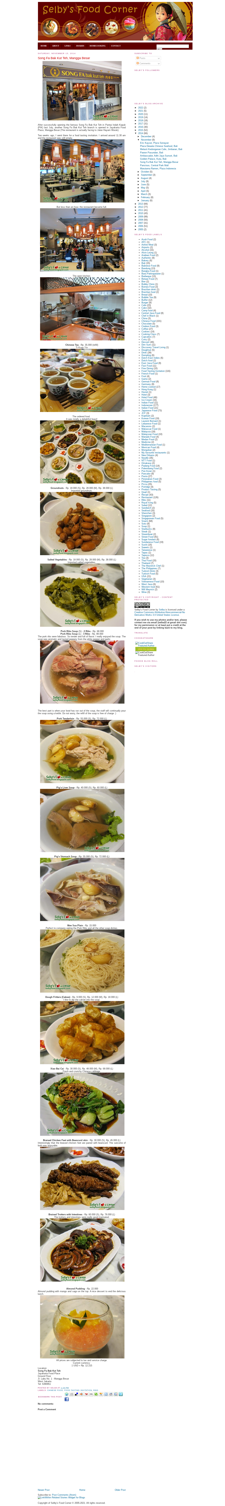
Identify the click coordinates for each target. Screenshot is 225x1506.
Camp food (147, 310)
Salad (144, 505)
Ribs (95, 1390)
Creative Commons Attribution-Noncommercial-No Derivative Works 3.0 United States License (159, 613)
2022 (141, 107)
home (44, 46)
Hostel (145, 392)
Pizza (144, 484)
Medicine (146, 442)
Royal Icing (147, 502)
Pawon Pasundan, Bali (151, 152)
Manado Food (148, 436)
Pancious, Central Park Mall (154, 165)
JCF (144, 413)
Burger (145, 302)
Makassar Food (149, 429)
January (145, 200)
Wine (144, 592)
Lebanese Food (149, 423)
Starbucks (147, 529)
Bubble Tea (147, 297)
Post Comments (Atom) (64, 1495)
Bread (144, 294)
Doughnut (146, 350)
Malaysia (146, 431)
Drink (144, 352)
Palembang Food (150, 468)
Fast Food (147, 365)
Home (82, 1490)
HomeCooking (98, 46)
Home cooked (149, 386)
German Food (148, 381)
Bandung (146, 268)
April (143, 191)
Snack (145, 521)
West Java (147, 584)
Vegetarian (147, 579)
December (146, 136)
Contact (116, 46)
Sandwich (146, 508)
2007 (141, 223)
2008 (141, 219)
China (144, 318)
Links (67, 46)
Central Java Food (151, 313)
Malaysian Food (150, 434)
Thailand (146, 563)
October (145, 171)
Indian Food (147, 402)
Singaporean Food (151, 518)
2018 (141, 120)
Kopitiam (146, 415)
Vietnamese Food (150, 581)
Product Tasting (150, 489)
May (143, 187)
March (144, 194)
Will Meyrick (148, 589)
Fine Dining (147, 368)
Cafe (144, 305)
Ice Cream (147, 400)
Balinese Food (149, 265)
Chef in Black (148, 315)
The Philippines (149, 568)
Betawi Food (148, 279)
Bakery (145, 260)
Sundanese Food (150, 542)
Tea (143, 558)
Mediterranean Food (152, 444)
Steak (144, 531)
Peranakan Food (150, 479)
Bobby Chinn (148, 284)
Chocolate (147, 323)
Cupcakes (147, 336)
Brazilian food (148, 292)
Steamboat (147, 534)
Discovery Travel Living (153, 347)
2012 (141, 207)
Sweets (145, 547)
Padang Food (148, 465)
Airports (145, 247)
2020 (141, 114)
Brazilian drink (149, 289)
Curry (144, 339)
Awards (80, 46)
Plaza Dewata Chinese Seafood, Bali (159, 146)
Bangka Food (148, 271)
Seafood (146, 510)
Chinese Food (55, 1390)
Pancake (146, 473)
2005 (141, 229)
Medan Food (148, 439)
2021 (141, 110)
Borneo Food (148, 286)
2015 (141, 130)
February (146, 197)
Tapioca (145, 555)
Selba (162, 609)
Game (145, 379)
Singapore (147, 515)
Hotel (144, 394)
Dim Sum (146, 344)
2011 (141, 210)
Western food (148, 587)
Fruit (144, 376)
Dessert (145, 342)
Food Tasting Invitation (78, 1390)
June (144, 184)
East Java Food (150, 363)
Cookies (146, 331)
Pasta (144, 476)
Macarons (147, 426)
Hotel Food (147, 397)
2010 (141, 213)
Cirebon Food (148, 326)
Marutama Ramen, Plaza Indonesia (158, 168)
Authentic (146, 258)
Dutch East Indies (151, 358)
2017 (141, 123)
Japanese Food (149, 410)
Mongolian (147, 450)
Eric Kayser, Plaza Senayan (154, 143)
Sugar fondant (149, 539)
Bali (143, 263)
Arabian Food (148, 255)
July (143, 181)
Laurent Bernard (150, 421)
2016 (141, 127)
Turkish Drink (148, 571)
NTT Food (147, 460)
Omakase (146, 463)
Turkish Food (148, 573)
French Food (148, 373)
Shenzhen (147, 513)
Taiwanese (147, 550)
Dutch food (147, 360)
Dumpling (146, 355)
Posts (142, 58)
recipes (150, 649)
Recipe (145, 494)
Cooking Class (149, 334)
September (147, 175)
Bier (144, 281)
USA (144, 576)
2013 (141, 203)
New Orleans (148, 455)
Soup (144, 526)
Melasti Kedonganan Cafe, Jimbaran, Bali (161, 149)
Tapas (145, 552)
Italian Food (147, 408)
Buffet (145, 300)
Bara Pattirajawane (151, 273)
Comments (144, 63)
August (145, 178)
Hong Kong (147, 389)
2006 (141, 226)
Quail (144, 492)
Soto (144, 523)
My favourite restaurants (154, 452)
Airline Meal (147, 244)
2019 (141, 117)
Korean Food (148, 418)
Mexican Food (149, 447)
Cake (144, 308)
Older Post (120, 1490)
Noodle (145, 458)
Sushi (144, 544)
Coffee (145, 329)
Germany (146, 384)
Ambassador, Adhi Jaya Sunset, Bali (158, 155)
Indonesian (147, 405)
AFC (144, 242)
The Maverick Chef (151, 565)
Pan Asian (147, 471)
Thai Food (147, 560)
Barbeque (146, 276)
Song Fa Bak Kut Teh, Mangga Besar (64, 58)
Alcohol (145, 250)
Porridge (146, 487)
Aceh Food (147, 239)
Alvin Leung (147, 252)
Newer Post (44, 1490)
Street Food (147, 537)
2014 (141, 133)
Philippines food (150, 481)
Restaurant (147, 497)
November (146, 139)
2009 (141, 216)
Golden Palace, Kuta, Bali (153, 159)
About (55, 46)
